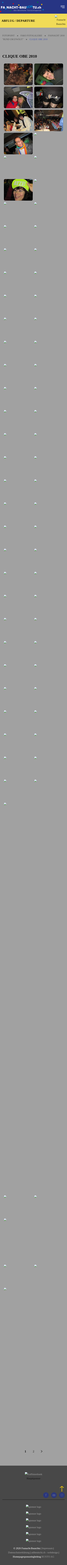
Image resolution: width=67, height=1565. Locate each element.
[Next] (41, 1451)
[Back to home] (22, 7)
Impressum (47, 1548)
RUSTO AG (48, 1556)
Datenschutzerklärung (19, 1552)
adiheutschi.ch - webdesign (44, 1552)
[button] (63, 7)
